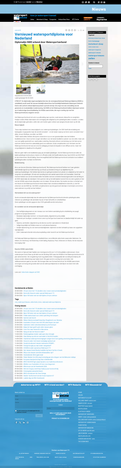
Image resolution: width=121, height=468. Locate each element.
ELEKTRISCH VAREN (84, 412)
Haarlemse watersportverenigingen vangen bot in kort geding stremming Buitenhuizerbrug (53, 339)
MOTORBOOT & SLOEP (85, 398)
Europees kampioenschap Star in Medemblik (38, 359)
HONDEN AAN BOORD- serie (86, 439)
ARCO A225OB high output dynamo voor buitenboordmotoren (43, 362)
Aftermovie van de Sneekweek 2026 (35, 366)
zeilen (91, 58)
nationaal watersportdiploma (51, 302)
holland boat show (99, 38)
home (90, 41)
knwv (40, 302)
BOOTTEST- (85, 406)
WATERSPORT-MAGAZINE (85, 428)
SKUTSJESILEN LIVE (84, 436)
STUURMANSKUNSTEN (97, 453)
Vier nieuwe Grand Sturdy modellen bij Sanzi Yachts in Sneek (43, 350)
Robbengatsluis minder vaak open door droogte (39, 334)
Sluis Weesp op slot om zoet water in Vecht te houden (41, 336)
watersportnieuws (24, 302)
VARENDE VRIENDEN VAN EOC (42, 453)
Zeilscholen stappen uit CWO (30, 272)
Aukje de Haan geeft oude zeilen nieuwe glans (38, 327)
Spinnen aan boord (30, 318)
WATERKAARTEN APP (79, 453)
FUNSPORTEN (82, 425)
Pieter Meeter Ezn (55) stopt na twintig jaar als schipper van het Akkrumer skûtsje (50, 357)
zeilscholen (34, 302)
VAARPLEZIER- (85, 403)
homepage (95, 41)
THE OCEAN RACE (83, 442)
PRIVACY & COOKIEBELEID (60, 418)
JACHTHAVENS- (85, 433)
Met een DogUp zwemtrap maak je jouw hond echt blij (41, 369)
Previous (17, 64)
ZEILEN (80, 395)
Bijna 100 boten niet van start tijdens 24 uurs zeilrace (40, 295)
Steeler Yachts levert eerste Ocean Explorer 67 (39, 376)
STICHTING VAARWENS (99, 457)
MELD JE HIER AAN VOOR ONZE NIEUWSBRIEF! (60, 414)
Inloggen (50, 466)
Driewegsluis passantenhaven (33, 371)
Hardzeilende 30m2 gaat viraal (33, 355)
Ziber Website (54, 466)
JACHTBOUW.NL (19, 457)
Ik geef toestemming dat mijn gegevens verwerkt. (28, 411)
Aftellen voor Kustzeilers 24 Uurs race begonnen (39, 364)
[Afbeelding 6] (50, 64)
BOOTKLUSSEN (82, 409)
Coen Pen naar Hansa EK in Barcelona (36, 329)
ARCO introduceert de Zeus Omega (35, 373)
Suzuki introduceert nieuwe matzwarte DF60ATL (39, 343)
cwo (16, 302)
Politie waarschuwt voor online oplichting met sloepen (41, 315)
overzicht (18, 30)
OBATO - (60, 457)
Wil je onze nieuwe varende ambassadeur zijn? (38, 353)
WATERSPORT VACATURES (86, 414)
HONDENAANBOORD (78, 457)
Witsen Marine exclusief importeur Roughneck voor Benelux (43, 320)
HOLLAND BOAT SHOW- (92, 420)
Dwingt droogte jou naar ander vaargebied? (37, 346)
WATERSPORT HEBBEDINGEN (87, 422)
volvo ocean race (93, 47)
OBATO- (87, 417)
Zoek (89, 68)
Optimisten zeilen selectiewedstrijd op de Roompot (40, 325)
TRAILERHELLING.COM (42, 457)
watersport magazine (94, 50)
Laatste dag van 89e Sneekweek (34, 378)
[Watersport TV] (60, 398)
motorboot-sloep (95, 44)
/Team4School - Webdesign (67, 466)
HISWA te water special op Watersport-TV (37, 348)
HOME (80, 392)
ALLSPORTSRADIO (24, 453)
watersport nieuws (94, 53)
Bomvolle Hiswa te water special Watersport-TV (39, 293)
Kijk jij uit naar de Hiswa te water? (34, 332)
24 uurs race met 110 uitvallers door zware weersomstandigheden (45, 291)
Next (82, 64)
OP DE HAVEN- (86, 431)
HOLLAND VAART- (87, 401)
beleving (91, 38)
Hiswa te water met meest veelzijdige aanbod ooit (39, 341)
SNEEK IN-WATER (60, 453)
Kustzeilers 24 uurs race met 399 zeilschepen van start (41, 322)
